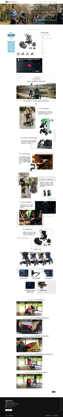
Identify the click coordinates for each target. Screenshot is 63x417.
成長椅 (11, 39)
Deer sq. (11, 51)
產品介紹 (45, 1)
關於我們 (40, 1)
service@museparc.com (12, 406)
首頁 (26, 29)
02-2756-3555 (12, 402)
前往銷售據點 (8, 410)
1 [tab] (29, 23)
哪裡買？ (42, 40)
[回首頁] (11, 2)
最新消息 (50, 1)
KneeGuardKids (11, 48)
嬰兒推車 (37, 29)
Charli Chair (11, 45)
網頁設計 (12, 415)
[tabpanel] (31, 14)
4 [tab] (33, 23)
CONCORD (11, 42)
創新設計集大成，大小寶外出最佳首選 (46, 38)
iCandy (33, 29)
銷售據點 (55, 1)
